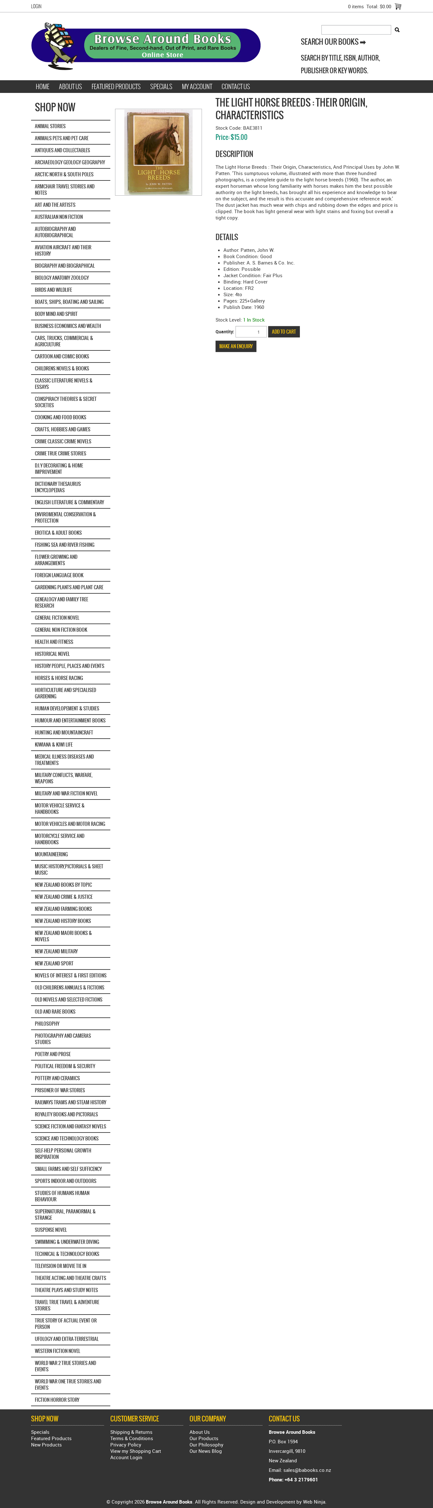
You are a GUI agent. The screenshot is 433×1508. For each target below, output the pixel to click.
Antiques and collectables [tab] (62, 150)
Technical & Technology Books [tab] (67, 1253)
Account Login (126, 1457)
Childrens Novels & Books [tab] (62, 368)
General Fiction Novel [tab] (57, 617)
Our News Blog (206, 1451)
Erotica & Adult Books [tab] (58, 532)
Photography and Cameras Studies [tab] (63, 1039)
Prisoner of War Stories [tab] (60, 1090)
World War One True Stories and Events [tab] (68, 1384)
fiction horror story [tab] (57, 1399)
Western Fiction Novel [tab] (57, 1351)
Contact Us (236, 86)
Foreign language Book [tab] (59, 575)
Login (36, 6)
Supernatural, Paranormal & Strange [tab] (65, 1214)
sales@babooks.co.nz (307, 1470)
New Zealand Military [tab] (56, 951)
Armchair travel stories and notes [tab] (64, 189)
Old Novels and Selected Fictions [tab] (68, 999)
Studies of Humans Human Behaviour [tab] (62, 1196)
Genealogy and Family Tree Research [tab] (61, 602)
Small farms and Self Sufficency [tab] (68, 1168)
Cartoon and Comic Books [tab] (62, 356)
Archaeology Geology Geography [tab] (70, 162)
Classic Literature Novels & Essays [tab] (64, 383)
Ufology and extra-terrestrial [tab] (67, 1338)
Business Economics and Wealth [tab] (68, 326)
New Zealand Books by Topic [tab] (63, 884)
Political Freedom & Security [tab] (65, 1066)
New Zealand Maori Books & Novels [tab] (63, 936)
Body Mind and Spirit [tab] (56, 313)
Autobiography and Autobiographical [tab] (55, 232)
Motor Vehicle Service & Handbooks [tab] (60, 808)
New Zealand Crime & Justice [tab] (64, 896)
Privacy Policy (125, 1444)
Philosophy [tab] (47, 1023)
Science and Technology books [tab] (67, 1138)
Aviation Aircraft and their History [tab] (63, 250)
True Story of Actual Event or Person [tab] (66, 1323)
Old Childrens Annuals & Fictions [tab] (69, 987)
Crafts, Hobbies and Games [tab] (62, 429)
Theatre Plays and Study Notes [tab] (66, 1290)
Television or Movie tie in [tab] (60, 1266)
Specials (161, 86)
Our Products (204, 1438)
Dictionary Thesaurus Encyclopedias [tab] (58, 487)
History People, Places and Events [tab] (69, 665)
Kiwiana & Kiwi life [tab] (54, 744)
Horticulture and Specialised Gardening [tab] (65, 693)
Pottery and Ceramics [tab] (57, 1078)
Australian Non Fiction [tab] (59, 216)
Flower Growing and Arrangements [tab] (56, 560)
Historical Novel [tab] (52, 653)
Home (42, 86)
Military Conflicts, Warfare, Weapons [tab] (64, 778)
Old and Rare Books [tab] (55, 1011)
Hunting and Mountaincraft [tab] (64, 732)
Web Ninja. (314, 1501)
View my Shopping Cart (135, 1451)
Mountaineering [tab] (51, 854)
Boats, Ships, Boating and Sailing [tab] (69, 301)
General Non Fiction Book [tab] (61, 629)
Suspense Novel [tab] (51, 1229)
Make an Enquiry (236, 346)
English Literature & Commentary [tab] (69, 502)
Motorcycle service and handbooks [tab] (59, 839)
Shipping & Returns (131, 1432)
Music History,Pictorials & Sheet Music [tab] (69, 869)
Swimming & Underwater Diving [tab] (67, 1241)
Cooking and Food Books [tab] (60, 417)
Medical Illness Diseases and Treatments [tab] (64, 760)
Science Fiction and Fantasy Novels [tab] (70, 1126)
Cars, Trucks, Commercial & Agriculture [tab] (64, 341)
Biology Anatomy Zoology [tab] (62, 277)
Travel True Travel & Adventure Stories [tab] (67, 1305)
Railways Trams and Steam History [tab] (70, 1102)
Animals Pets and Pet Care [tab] (61, 138)
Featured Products (116, 86)
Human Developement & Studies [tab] (67, 708)
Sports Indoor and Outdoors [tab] (65, 1181)
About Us (70, 86)
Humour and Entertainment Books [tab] (70, 720)
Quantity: (225, 332)
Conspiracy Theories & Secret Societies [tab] (66, 402)
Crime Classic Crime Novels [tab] (63, 441)
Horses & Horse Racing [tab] (59, 678)
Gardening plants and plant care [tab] (69, 587)
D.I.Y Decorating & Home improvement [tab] (59, 468)
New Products (46, 1444)
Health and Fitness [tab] (54, 641)
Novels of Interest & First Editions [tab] (71, 975)
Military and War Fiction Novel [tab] (66, 793)
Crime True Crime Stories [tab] (60, 453)
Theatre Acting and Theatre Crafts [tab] (70, 1278)
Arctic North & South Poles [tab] (64, 174)
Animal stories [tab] (50, 126)
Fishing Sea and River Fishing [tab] (64, 544)
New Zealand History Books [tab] (63, 920)
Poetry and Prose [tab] (53, 1054)
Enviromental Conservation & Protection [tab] (65, 517)
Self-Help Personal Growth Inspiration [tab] (63, 1153)
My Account (197, 86)
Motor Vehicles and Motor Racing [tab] (70, 823)
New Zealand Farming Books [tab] (63, 908)
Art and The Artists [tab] (55, 204)
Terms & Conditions (131, 1438)
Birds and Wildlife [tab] (53, 289)
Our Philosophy (206, 1444)
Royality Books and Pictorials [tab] (66, 1114)
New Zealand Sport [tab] (54, 963)
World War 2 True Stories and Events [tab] (65, 1366)
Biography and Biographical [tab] (65, 265)
